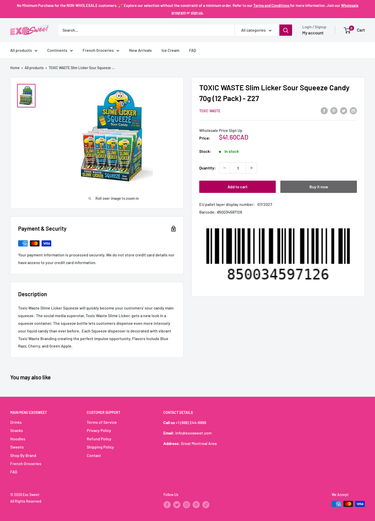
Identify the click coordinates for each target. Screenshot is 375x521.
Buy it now (318, 186)
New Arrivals (140, 50)
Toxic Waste (209, 111)
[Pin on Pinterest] (334, 110)
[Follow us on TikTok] (205, 504)
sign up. (197, 12)
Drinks (16, 422)
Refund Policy (99, 438)
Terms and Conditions (271, 5)
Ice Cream (170, 50)
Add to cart (237, 186)
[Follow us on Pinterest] (196, 504)
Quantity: (207, 167)
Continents (57, 50)
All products (21, 50)
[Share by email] (353, 110)
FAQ (192, 50)
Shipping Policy (100, 446)
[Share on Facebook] (324, 110)
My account (312, 32)
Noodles (17, 438)
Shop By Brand (23, 455)
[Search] (285, 30)
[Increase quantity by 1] (251, 168)
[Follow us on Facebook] (167, 504)
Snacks (16, 430)
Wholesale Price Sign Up (220, 130)
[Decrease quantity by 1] (224, 168)
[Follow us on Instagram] (186, 504)
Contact (94, 455)
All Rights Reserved (25, 501)
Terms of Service (102, 422)
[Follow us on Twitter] (176, 504)
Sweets (17, 446)
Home (15, 68)
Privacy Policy (99, 430)
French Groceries (98, 50)
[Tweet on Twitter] (343, 110)
